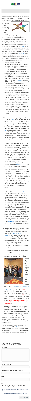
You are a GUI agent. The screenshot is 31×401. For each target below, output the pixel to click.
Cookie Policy (5, 394)
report (19, 80)
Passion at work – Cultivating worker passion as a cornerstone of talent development (16, 288)
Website (4, 377)
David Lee (22, 53)
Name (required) (6, 364)
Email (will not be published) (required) (12, 370)
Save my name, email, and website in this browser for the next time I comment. (13, 385)
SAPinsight (26, 192)
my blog (22, 46)
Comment (4, 347)
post (13, 119)
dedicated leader (20, 164)
